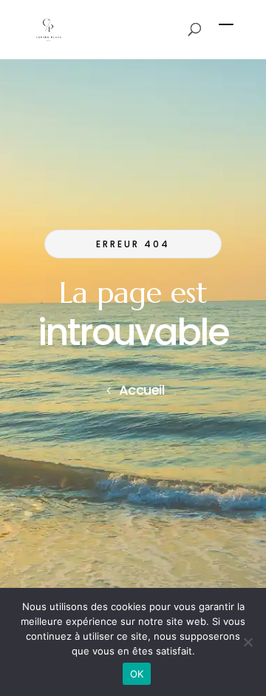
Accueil (142, 390)
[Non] (247, 642)
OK (137, 674)
